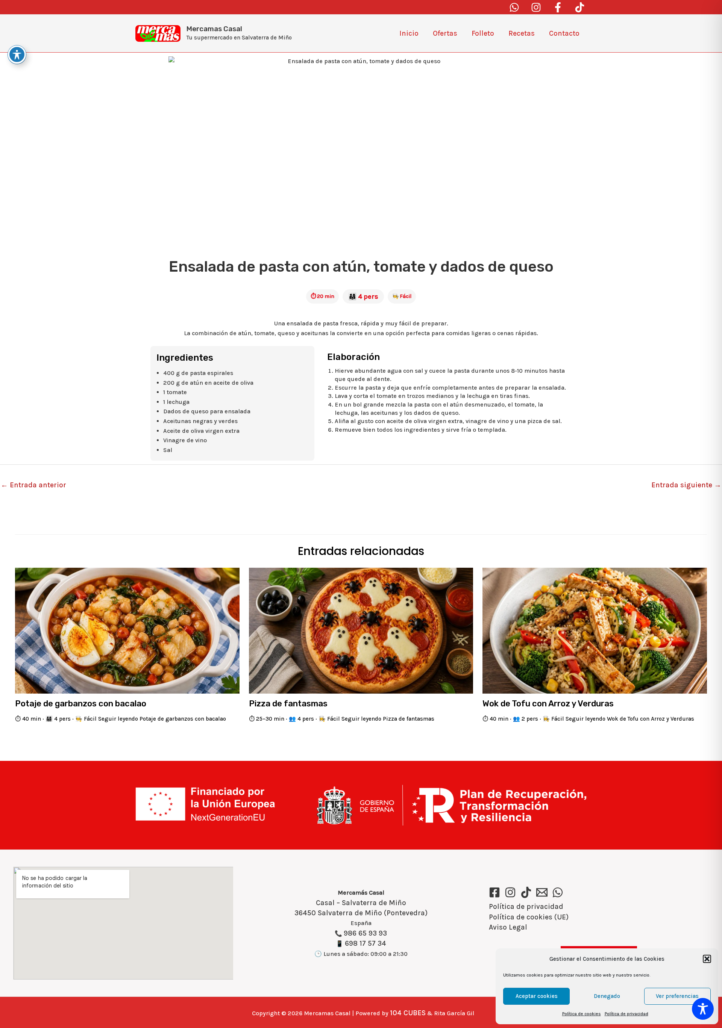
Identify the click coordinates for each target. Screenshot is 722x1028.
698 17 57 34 (365, 943)
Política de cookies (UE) (529, 917)
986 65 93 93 (365, 933)
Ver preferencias (677, 996)
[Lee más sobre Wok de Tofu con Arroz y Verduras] (594, 630)
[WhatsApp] (557, 892)
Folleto (483, 33)
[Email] (542, 892)
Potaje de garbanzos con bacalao (80, 703)
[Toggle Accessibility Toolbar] (702, 1008)
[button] (707, 959)
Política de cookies (581, 1013)
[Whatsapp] (514, 7)
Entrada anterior (33, 485)
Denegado (607, 996)
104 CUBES (408, 1013)
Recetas (521, 33)
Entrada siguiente (686, 485)
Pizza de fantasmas (288, 703)
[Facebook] (558, 7)
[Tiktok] (580, 7)
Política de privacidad (626, 1013)
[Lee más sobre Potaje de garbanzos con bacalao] (127, 630)
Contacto (564, 33)
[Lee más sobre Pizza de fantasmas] (361, 630)
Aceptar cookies (537, 996)
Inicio (409, 33)
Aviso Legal (508, 927)
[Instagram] (536, 7)
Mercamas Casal (214, 28)
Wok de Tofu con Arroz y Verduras (548, 703)
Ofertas (445, 33)
